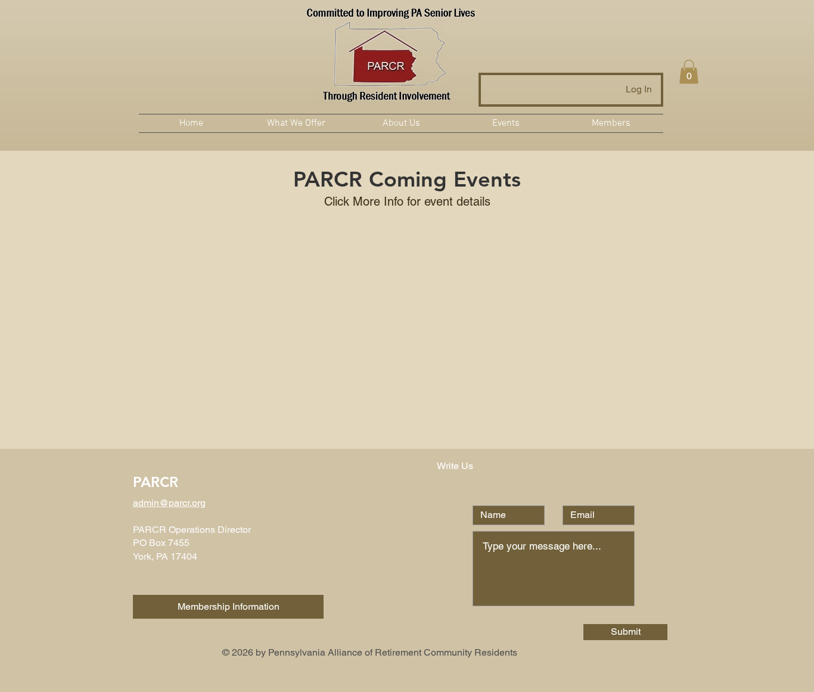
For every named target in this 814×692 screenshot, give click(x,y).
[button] (689, 72)
